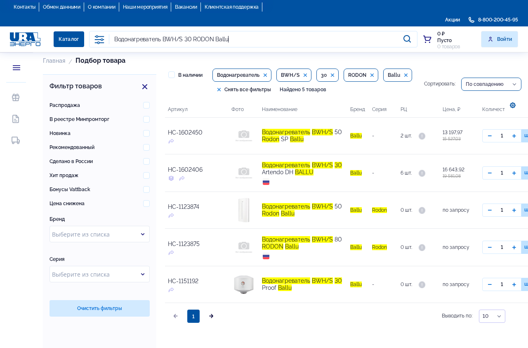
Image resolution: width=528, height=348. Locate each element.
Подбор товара (100, 60)
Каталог (69, 39)
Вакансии (186, 7)
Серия (57, 259)
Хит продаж (64, 175)
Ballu (394, 75)
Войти (504, 39)
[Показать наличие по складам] (422, 135)
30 (324, 75)
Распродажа (65, 105)
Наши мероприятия (145, 7)
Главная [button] (54, 60)
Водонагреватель (238, 75)
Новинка (60, 133)
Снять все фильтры (247, 89)
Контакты (24, 7)
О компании (102, 7)
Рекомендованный (72, 147)
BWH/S (290, 75)
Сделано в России (71, 161)
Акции (452, 20)
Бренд (57, 219)
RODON (357, 75)
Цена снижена (67, 203)
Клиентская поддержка (232, 7)
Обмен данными (61, 7)
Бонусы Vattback (70, 189)
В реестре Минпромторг (79, 119)
